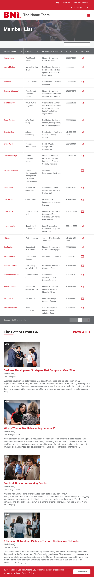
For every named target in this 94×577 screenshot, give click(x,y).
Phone (68, 51)
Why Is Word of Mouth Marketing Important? (30, 428)
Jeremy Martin (9, 226)
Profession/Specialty (50, 51)
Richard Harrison (10, 307)
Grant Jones (8, 187)
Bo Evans (7, 81)
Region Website (63, 2)
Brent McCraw (9, 102)
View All (80, 332)
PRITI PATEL (9, 298)
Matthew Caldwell (10, 265)
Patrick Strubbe (10, 286)
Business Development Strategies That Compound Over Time (39, 370)
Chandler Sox (9, 132)
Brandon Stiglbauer (11, 91)
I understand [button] (82, 572)
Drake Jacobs (9, 144)
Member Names (10, 51)
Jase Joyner (8, 199)
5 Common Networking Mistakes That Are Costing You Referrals (41, 540)
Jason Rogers (9, 211)
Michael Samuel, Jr (11, 274)
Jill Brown (7, 238)
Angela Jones (9, 58)
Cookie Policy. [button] (28, 573)
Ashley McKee (9, 67)
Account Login (76, 7)
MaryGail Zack (9, 256)
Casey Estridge (9, 120)
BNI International (81, 2)
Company (29, 51)
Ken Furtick (8, 247)
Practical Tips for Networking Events (25, 483)
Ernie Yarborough (10, 155)
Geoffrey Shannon (11, 170)
